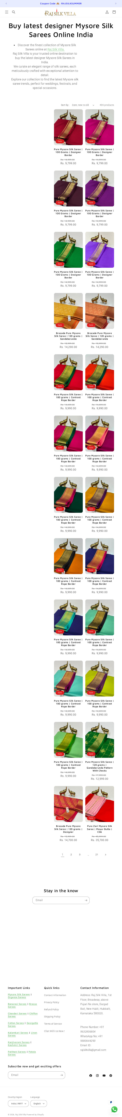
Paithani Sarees (17, 1051)
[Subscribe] (85, 900)
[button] (6, 12)
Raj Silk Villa (20, 1115)
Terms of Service (53, 1024)
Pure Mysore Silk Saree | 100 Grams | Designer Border (68, 152)
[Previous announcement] (6, 3)
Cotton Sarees (16, 1023)
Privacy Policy (51, 1002)
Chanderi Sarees (17, 1013)
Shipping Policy (52, 1016)
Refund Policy (51, 1009)
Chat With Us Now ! (54, 1031)
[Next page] (105, 854)
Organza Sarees (17, 997)
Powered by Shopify (35, 1115)
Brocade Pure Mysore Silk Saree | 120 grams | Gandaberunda (68, 336)
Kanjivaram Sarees (19, 1042)
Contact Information (55, 995)
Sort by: (65, 105)
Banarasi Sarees (17, 1004)
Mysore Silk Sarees (19, 994)
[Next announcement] (115, 3)
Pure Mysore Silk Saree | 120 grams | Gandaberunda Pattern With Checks (99, 766)
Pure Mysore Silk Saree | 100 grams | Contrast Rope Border (68, 397)
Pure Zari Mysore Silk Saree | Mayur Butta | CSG (99, 829)
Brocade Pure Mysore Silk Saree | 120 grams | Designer (68, 829)
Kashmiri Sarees (17, 1045)
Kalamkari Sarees (18, 1032)
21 (96, 854)
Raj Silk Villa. (55, 49)
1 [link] (62, 854)
